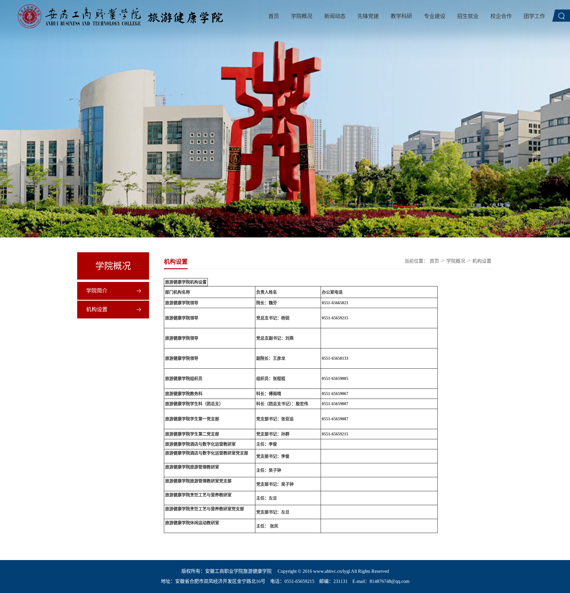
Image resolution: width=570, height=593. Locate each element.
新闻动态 (335, 16)
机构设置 (96, 310)
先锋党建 (368, 16)
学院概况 (301, 16)
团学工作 (534, 16)
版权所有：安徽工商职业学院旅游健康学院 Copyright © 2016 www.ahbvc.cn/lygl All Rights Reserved (285, 571)
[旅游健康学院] (120, 16)
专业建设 (434, 16)
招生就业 (468, 16)
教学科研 (401, 16)
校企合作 (501, 16)
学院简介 (96, 291)
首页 (273, 16)
